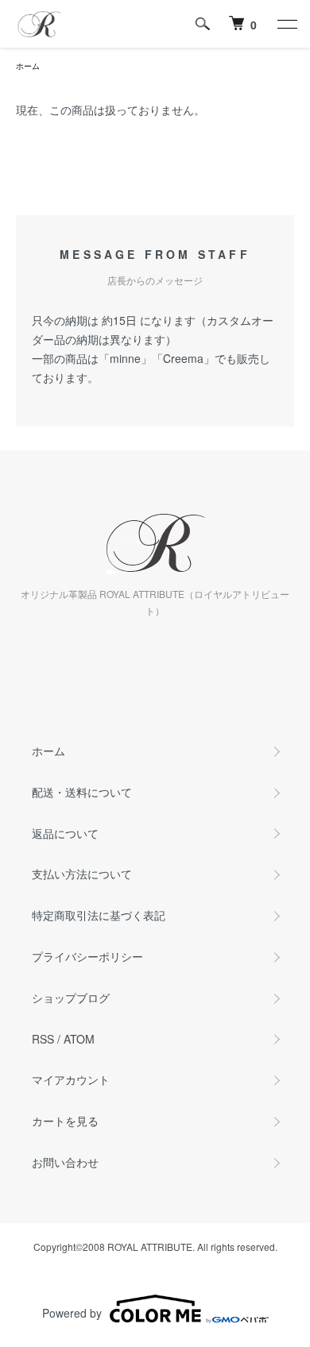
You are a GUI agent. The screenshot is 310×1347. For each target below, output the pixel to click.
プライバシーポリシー (87, 956)
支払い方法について (82, 874)
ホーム (28, 65)
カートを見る (65, 1121)
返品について (65, 833)
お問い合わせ (65, 1162)
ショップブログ (71, 997)
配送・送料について (82, 792)
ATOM (79, 1039)
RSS (43, 1039)
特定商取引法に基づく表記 (98, 915)
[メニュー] (286, 24)
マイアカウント (71, 1079)
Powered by (72, 1313)
